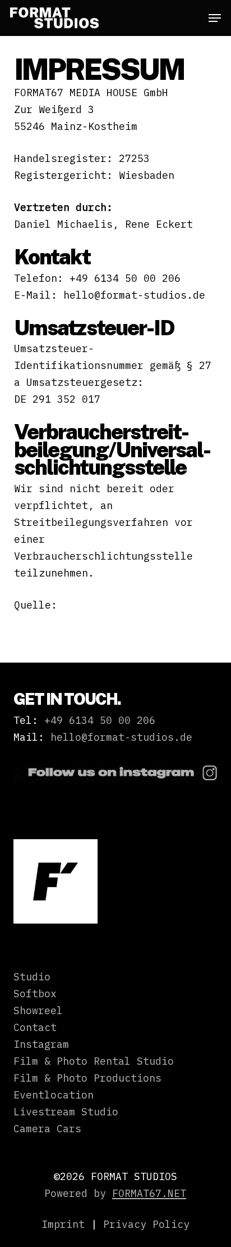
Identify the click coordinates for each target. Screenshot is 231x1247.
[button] (215, 18)
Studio (31, 976)
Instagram (41, 1044)
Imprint (63, 1224)
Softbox (35, 993)
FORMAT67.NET (149, 1193)
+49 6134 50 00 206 (99, 720)
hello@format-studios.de (121, 737)
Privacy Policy (146, 1224)
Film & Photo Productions (87, 1078)
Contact (35, 1027)
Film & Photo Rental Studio (93, 1061)
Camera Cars (47, 1128)
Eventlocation (53, 1094)
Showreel (38, 1010)
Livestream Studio (65, 1111)
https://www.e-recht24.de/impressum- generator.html (82, 621)
